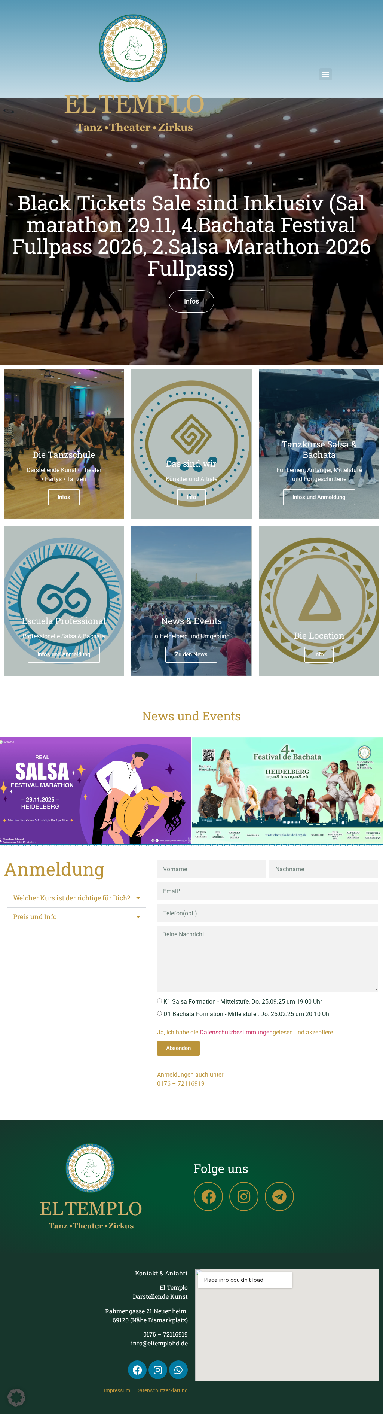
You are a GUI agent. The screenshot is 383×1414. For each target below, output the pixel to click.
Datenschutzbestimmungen (236, 1032)
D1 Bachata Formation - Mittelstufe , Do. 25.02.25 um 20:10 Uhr (247, 1014)
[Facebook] (208, 1196)
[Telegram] (279, 1196)
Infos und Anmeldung (319, 497)
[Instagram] (243, 1196)
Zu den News (191, 654)
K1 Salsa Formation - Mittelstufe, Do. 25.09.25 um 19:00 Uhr (242, 1001)
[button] (325, 74)
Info (191, 497)
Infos (64, 497)
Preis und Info (35, 916)
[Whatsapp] (178, 1369)
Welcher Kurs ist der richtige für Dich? (71, 898)
